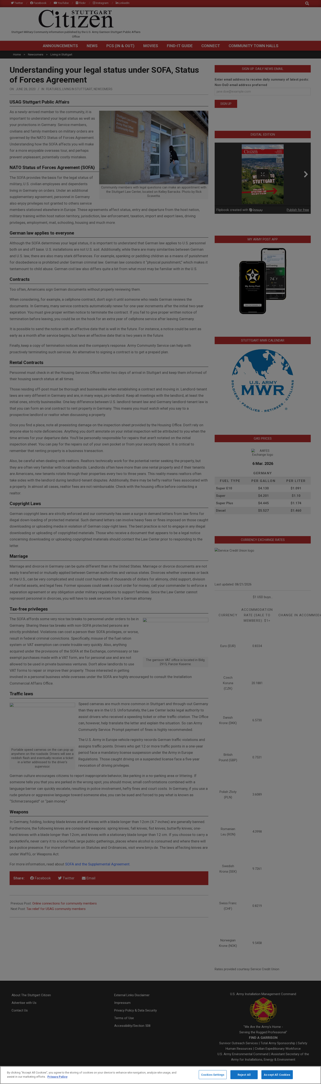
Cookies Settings (212, 1074)
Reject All (244, 1074)
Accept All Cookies (277, 1074)
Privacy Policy (57, 1076)
